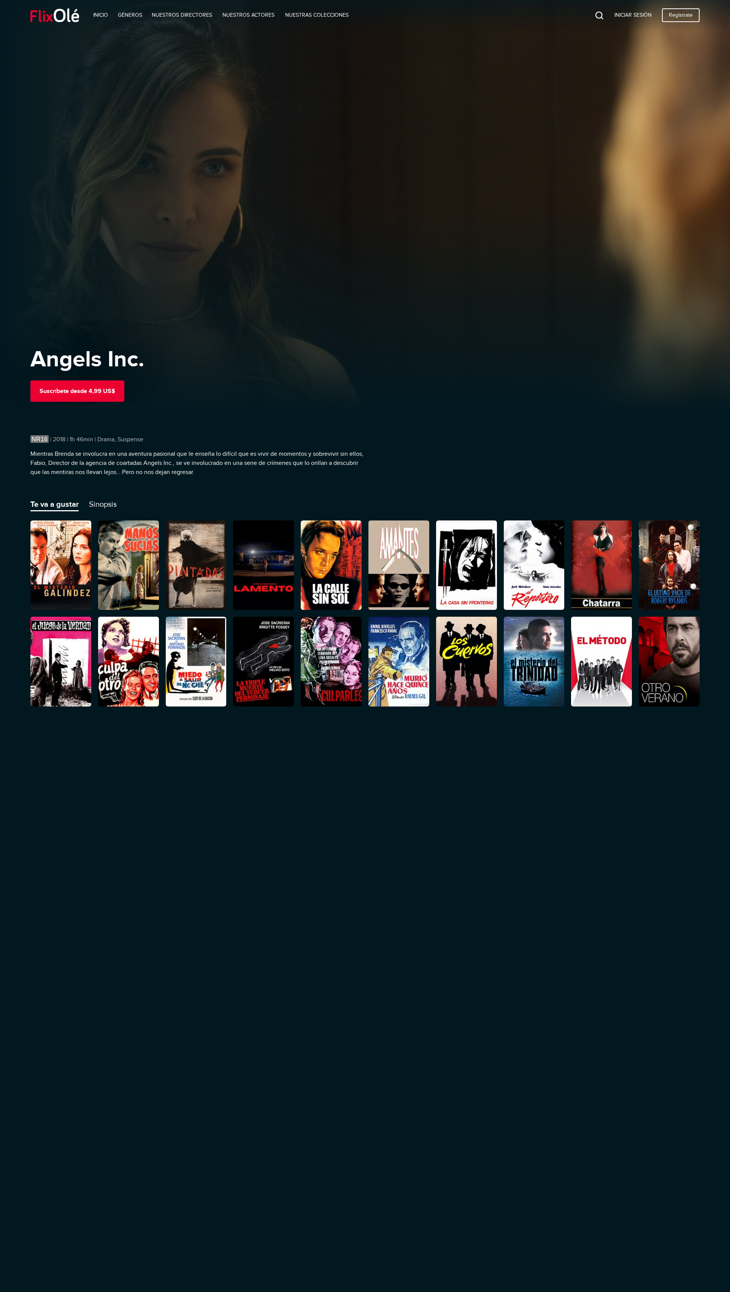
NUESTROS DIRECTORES (182, 15)
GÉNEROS (130, 15)
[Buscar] (593, 15)
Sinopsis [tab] (103, 504)
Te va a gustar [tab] (54, 504)
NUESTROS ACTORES (248, 15)
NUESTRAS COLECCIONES (317, 15)
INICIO (100, 15)
